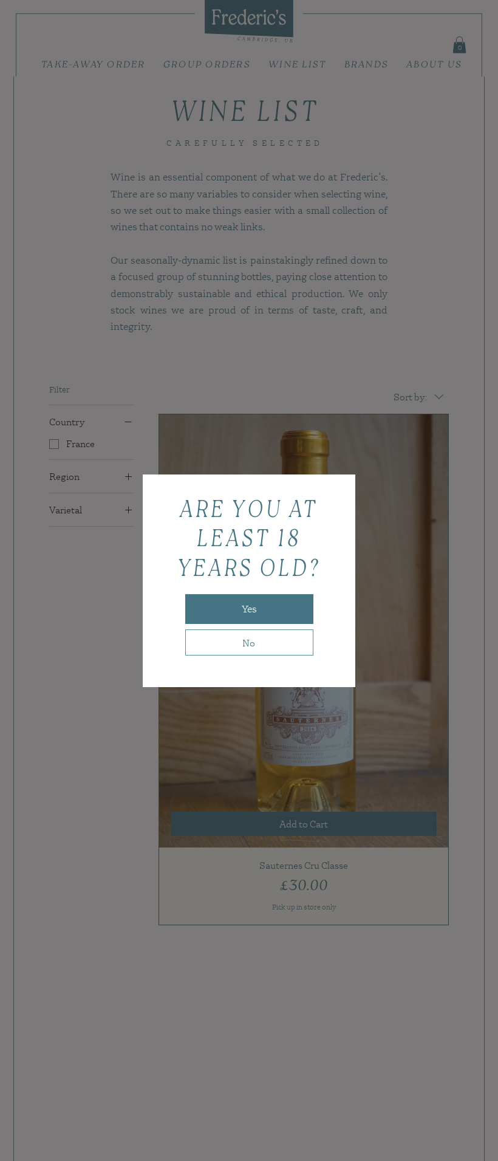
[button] (249, 608)
